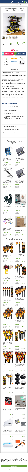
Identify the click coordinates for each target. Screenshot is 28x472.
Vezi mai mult (14, 98)
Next (24, 24)
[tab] (14, 110)
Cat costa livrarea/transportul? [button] (10, 110)
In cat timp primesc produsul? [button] (10, 126)
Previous (4, 24)
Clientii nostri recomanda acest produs (14, 62)
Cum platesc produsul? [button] (8, 123)
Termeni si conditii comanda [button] (9, 136)
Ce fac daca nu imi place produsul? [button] (11, 129)
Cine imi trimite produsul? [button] (9, 132)
